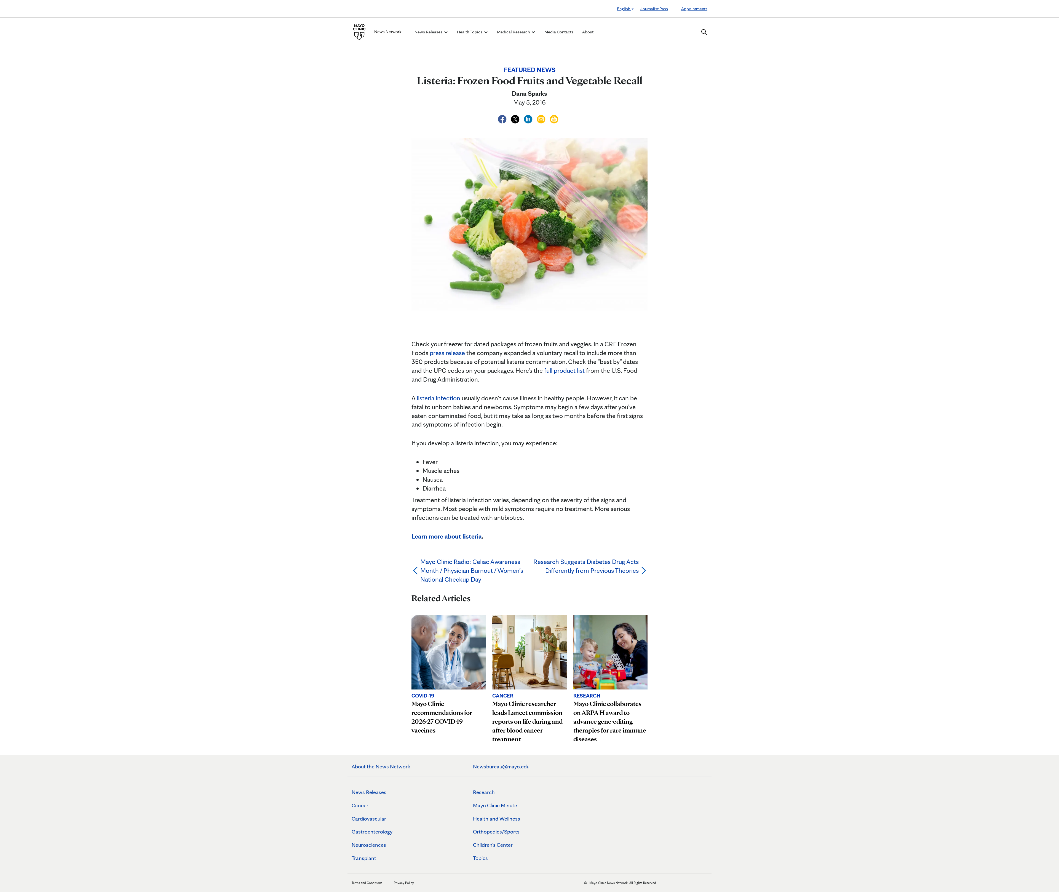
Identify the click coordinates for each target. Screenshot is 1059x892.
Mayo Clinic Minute (495, 805)
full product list (564, 370)
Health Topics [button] (470, 31)
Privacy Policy (404, 883)
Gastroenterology (372, 831)
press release (447, 353)
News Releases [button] (428, 31)
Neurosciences (369, 845)
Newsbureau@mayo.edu (501, 766)
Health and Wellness (496, 818)
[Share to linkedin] (529, 118)
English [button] (624, 8)
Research (484, 792)
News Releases (369, 792)
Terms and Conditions (367, 883)
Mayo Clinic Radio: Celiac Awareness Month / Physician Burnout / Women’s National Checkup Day (471, 570)
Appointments (694, 8)
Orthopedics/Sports (496, 831)
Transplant (364, 858)
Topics (480, 858)
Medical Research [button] (514, 31)
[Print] (554, 118)
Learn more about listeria (446, 536)
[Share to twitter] (516, 118)
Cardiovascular (369, 818)
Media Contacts (558, 31)
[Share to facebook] (503, 118)
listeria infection (438, 398)
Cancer (360, 805)
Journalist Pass (654, 8)
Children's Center (493, 845)
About (587, 31)
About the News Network (381, 766)
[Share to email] (542, 118)
